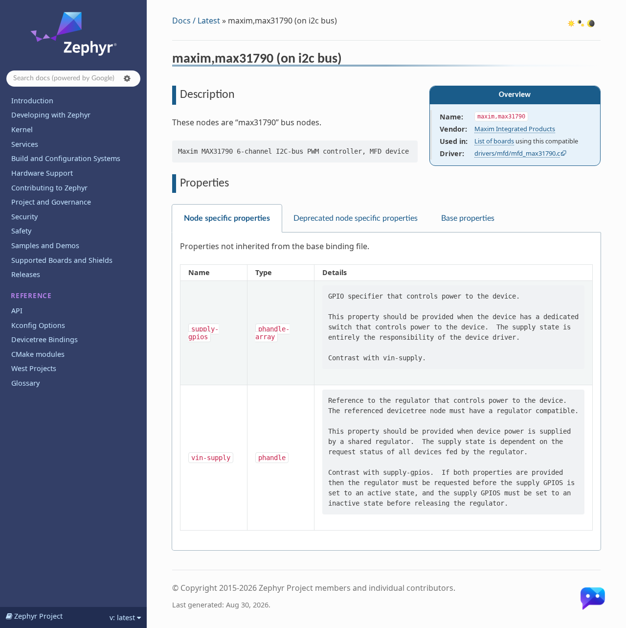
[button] (127, 78)
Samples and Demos (45, 245)
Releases (25, 274)
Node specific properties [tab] (227, 218)
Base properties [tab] (467, 218)
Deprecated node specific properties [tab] (355, 218)
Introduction (32, 100)
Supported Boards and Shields (61, 260)
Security (24, 216)
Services (24, 144)
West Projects (33, 368)
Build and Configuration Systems (65, 158)
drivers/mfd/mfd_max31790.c (517, 153)
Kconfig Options (38, 325)
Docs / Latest (196, 20)
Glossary (25, 383)
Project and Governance (51, 202)
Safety (21, 230)
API (16, 310)
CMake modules (38, 354)
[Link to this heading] (348, 60)
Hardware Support (42, 173)
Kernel (22, 129)
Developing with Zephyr (50, 114)
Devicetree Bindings (44, 339)
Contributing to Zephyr (49, 187)
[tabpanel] (386, 392)
